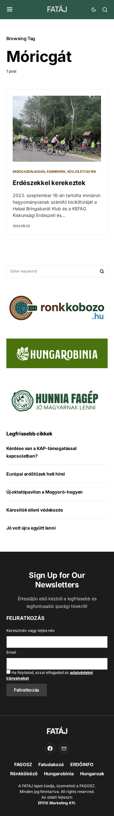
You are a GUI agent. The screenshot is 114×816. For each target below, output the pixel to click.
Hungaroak (92, 773)
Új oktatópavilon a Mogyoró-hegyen (44, 492)
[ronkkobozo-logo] (57, 307)
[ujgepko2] (53, 399)
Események (56, 171)
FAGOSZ (23, 764)
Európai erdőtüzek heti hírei (35, 474)
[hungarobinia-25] (57, 353)
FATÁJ (57, 9)
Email (11, 652)
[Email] (64, 748)
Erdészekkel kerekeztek (49, 183)
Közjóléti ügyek (81, 171)
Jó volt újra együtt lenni (31, 528)
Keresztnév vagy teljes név (30, 630)
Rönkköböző (24, 773)
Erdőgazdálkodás (29, 171)
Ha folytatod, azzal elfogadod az (49, 675)
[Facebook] (50, 748)
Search (102, 271)
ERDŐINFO (81, 764)
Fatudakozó (51, 764)
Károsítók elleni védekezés (34, 510)
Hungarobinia (59, 773)
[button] (9, 9)
